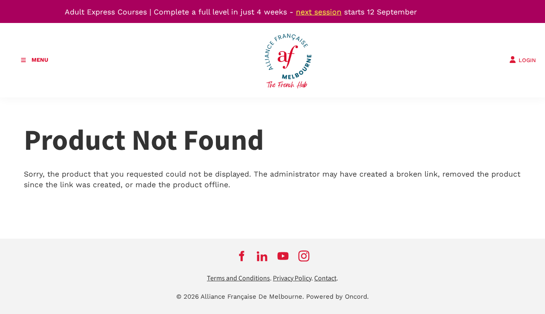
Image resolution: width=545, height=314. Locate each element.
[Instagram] (304, 256)
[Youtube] (283, 256)
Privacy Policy (292, 278)
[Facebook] (241, 256)
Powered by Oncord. (337, 296)
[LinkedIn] (262, 256)
